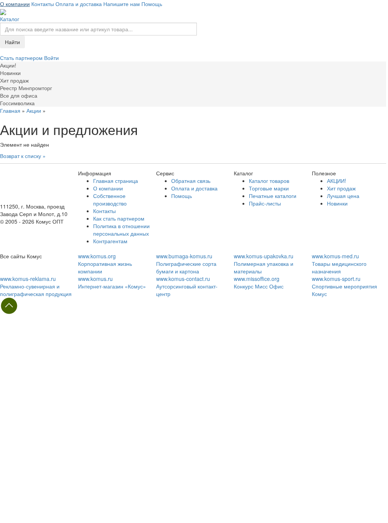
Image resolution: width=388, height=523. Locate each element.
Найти (12, 42)
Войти (51, 57)
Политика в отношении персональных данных (121, 229)
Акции (33, 110)
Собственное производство (110, 199)
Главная (10, 110)
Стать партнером (22, 57)
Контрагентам (110, 241)
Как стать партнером (118, 218)
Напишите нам (121, 4)
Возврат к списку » (23, 156)
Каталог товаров (269, 180)
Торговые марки (269, 188)
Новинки (337, 203)
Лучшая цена (343, 195)
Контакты (42, 4)
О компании (15, 4)
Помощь (151, 4)
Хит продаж (341, 188)
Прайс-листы (265, 203)
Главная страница (115, 180)
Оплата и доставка (78, 4)
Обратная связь (190, 180)
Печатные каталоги (272, 195)
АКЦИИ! (336, 180)
